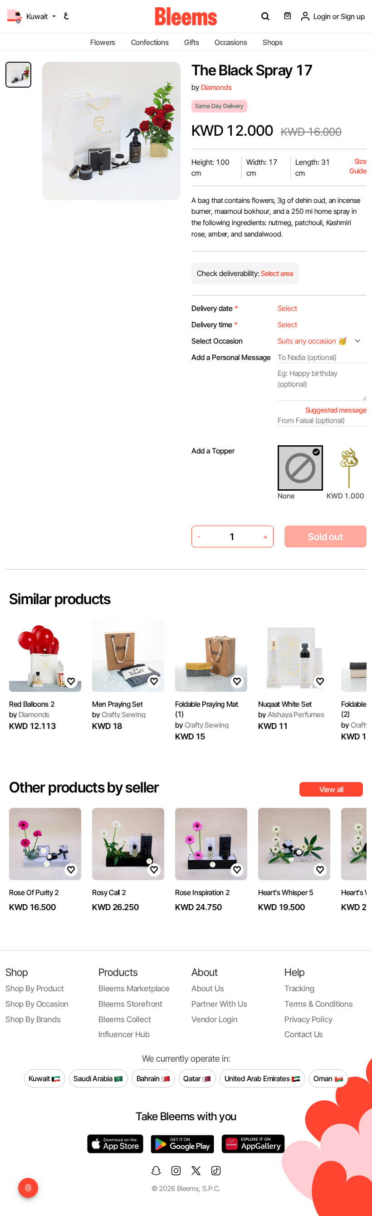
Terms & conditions (318, 1004)
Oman (323, 1078)
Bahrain (149, 1078)
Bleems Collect (124, 1019)
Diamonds (216, 87)
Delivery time (214, 324)
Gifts (191, 42)
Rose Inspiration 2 (202, 892)
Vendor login (214, 1019)
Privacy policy (308, 1019)
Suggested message (336, 410)
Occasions (231, 42)
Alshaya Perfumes (291, 714)
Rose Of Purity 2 (34, 892)
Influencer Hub (124, 1034)
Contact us (303, 1034)
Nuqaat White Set (285, 704)
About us (207, 988)
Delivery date (214, 308)
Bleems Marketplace (134, 988)
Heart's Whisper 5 (285, 892)
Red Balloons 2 (32, 704)
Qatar (192, 1078)
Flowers (102, 42)
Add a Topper (213, 450)
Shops (273, 42)
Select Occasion (217, 340)
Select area (276, 273)
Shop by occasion (37, 1004)
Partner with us (219, 1004)
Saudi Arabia (93, 1078)
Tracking (299, 988)
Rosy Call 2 (109, 892)
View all (331, 789)
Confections (150, 42)
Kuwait (40, 1078)
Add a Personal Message (231, 357)
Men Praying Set (117, 704)
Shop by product (34, 988)
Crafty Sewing (118, 714)
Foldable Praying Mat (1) (206, 709)
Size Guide (358, 166)
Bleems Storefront (130, 1004)
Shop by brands (33, 1019)
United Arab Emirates (258, 1078)
